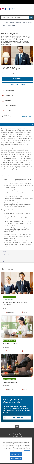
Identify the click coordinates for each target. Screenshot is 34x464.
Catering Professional (10, 382)
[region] (16, 450)
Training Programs (9, 22)
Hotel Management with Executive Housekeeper (15, 304)
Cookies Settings (16, 458)
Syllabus (4, 251)
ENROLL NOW (17, 79)
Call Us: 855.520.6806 (8, 25)
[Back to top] (17, 433)
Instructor (4, 258)
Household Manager (10, 343)
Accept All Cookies (16, 454)
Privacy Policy (27, 450)
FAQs (3, 261)
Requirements (5, 255)
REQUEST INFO (26, 116)
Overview (4, 125)
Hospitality (18, 22)
